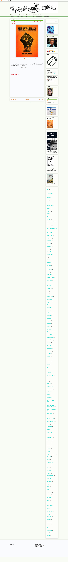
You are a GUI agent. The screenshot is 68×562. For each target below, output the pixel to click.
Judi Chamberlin (49, 321)
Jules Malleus (49, 361)
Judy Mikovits (49, 323)
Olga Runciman (49, 285)
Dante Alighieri (49, 345)
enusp (47, 293)
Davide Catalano (49, 426)
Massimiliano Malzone (50, 475)
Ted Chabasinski (49, 288)
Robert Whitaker (49, 232)
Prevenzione (48, 370)
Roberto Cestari (49, 495)
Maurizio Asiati (49, 364)
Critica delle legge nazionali (51, 421)
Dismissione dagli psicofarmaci (51, 241)
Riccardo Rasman (49, 492)
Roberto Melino (49, 497)
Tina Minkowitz (49, 226)
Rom (47, 304)
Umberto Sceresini (49, 522)
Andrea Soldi (49, 307)
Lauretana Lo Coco (50, 462)
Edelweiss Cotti (49, 429)
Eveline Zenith (49, 438)
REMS (48, 237)
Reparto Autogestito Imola (51, 331)
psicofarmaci (49, 197)
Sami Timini (48, 500)
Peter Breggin (49, 211)
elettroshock (48, 203)
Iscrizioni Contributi (39, 16)
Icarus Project (49, 448)
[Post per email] (21, 67)
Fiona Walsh (48, 350)
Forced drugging (49, 351)
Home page (12, 16)
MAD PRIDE (48, 219)
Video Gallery (28, 16)
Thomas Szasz (49, 225)
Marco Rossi (48, 326)
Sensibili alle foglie (49, 506)
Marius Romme (49, 470)
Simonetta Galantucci (50, 511)
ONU (47, 367)
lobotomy (48, 378)
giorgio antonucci (49, 193)
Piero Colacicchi (49, 254)
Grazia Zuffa (48, 445)
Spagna (48, 513)
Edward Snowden (49, 432)
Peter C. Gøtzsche (49, 235)
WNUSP (48, 527)
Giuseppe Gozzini (49, 313)
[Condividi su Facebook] (25, 67)
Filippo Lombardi (49, 348)
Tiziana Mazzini (49, 373)
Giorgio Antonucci (46, 16)
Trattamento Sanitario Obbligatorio (50, 191)
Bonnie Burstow (49, 240)
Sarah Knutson (49, 503)
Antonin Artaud (49, 342)
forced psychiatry (49, 238)
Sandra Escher (49, 502)
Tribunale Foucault (49, 332)
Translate (53, 73)
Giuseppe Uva (49, 315)
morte (47, 380)
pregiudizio (48, 535)
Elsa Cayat (48, 435)
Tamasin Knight (49, 372)
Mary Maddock (49, 243)
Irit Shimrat (48, 451)
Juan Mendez (49, 456)
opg (47, 223)
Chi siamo (17, 16)
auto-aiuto (48, 275)
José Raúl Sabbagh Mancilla (51, 454)
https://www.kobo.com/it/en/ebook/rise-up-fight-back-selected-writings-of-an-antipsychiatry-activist (26, 58)
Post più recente (13, 99)
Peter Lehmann (49, 302)
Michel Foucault (49, 301)
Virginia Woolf (49, 524)
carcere (48, 291)
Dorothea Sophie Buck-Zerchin (51, 267)
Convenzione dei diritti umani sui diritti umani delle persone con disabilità (52, 416)
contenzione (48, 208)
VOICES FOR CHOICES (50, 375)
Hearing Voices (49, 356)
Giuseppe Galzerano (50, 312)
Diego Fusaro (49, 265)
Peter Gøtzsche (49, 246)
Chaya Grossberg (49, 397)
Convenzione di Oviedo (50, 418)
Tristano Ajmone (49, 334)
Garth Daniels (49, 353)
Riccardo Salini (49, 494)
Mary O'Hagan (49, 473)
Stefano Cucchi (49, 514)
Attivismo (48, 392)
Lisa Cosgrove (49, 465)
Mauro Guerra (49, 283)
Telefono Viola (49, 274)
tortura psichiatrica (49, 259)
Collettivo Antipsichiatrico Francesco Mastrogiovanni (51, 406)
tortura (48, 210)
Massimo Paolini (49, 478)
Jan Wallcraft (49, 320)
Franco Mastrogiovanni (50, 205)
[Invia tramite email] (22, 67)
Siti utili (33, 16)
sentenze (48, 294)
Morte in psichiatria (50, 271)
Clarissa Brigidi (49, 399)
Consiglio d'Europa (49, 413)
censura (48, 532)
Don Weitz (48, 249)
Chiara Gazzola (49, 262)
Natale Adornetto (49, 481)
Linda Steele (48, 464)
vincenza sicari (49, 383)
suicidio (48, 381)
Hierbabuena (49, 318)
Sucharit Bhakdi (49, 516)
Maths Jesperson (49, 269)
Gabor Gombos (49, 440)
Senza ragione (49, 508)
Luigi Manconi (49, 324)
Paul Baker (48, 489)
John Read (48, 282)
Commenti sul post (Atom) (28, 102)
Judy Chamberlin (49, 359)
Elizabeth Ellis (49, 434)
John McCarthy (49, 453)
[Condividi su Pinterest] (26, 67)
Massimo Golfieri (49, 476)
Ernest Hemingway (49, 437)
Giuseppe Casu (49, 310)
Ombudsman (49, 329)
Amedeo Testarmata (50, 340)
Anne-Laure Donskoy (50, 296)
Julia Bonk (48, 457)
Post (48, 100)
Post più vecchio (40, 99)
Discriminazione (49, 427)
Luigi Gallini (48, 467)
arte (47, 257)
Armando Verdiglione (50, 389)
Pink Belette (48, 369)
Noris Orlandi (49, 484)
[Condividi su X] (24, 67)
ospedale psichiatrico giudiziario (52, 221)
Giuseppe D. (48, 443)
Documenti (22, 16)
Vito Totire (48, 525)
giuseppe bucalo (49, 533)
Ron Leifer (48, 272)
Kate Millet (48, 459)
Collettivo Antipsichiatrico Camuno (52, 403)
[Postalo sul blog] (23, 67)
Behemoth (48, 394)
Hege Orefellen (49, 446)
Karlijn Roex (48, 362)
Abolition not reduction (50, 277)
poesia (48, 213)
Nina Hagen (48, 483)
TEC (47, 216)
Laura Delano (49, 251)
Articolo (48, 202)
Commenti (49, 102)
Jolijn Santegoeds (49, 299)
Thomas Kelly (49, 519)
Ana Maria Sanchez (50, 386)
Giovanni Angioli (49, 280)
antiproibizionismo (49, 530)
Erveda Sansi (49, 230)
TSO (47, 189)
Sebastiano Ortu (49, 505)
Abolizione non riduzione (50, 337)
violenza (48, 260)
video (47, 200)
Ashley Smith (49, 391)
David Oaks (48, 424)
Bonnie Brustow (49, 343)
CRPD (47, 248)
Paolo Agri (48, 486)
